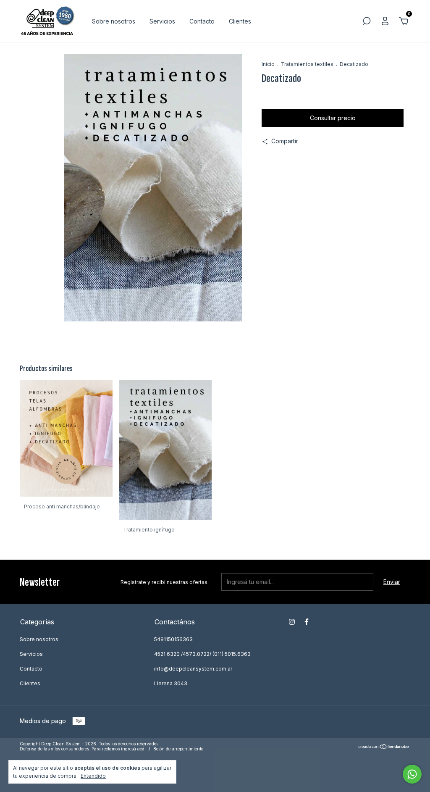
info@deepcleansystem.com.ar (193, 669)
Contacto (202, 21)
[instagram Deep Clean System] (291, 621)
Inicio (268, 64)
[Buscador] (366, 22)
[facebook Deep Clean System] (306, 621)
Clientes (240, 21)
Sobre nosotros (113, 21)
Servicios (162, 21)
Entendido (93, 776)
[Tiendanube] (384, 747)
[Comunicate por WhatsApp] (412, 774)
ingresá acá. (133, 748)
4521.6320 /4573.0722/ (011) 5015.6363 (202, 654)
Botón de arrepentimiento (178, 748)
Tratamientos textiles (307, 64)
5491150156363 (173, 639)
